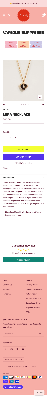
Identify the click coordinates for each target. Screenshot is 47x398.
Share (5, 168)
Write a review (23, 260)
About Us (6, 289)
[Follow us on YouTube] (23, 349)
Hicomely (7, 109)
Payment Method (33, 307)
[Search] (9, 15)
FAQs (28, 312)
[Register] (40, 334)
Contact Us (7, 285)
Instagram (7, 294)
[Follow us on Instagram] (11, 349)
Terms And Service (33, 298)
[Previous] (4, 104)
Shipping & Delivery (34, 289)
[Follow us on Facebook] (6, 349)
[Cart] (42, 15)
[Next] (43, 104)
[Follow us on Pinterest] (17, 349)
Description (9, 178)
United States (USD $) (12, 359)
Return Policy (31, 294)
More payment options (23, 163)
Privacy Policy (31, 285)
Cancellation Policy (33, 303)
